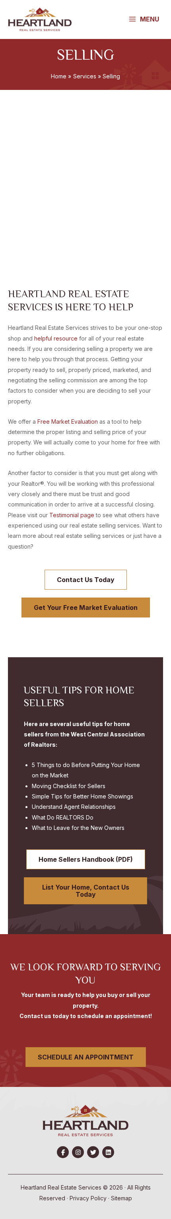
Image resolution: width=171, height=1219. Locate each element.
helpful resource (56, 338)
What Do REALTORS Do (62, 817)
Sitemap (121, 1198)
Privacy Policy (88, 1198)
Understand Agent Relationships (74, 806)
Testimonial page (71, 515)
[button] (63, 1152)
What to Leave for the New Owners (78, 827)
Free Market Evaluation (67, 421)
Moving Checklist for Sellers (68, 786)
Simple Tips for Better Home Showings (82, 796)
